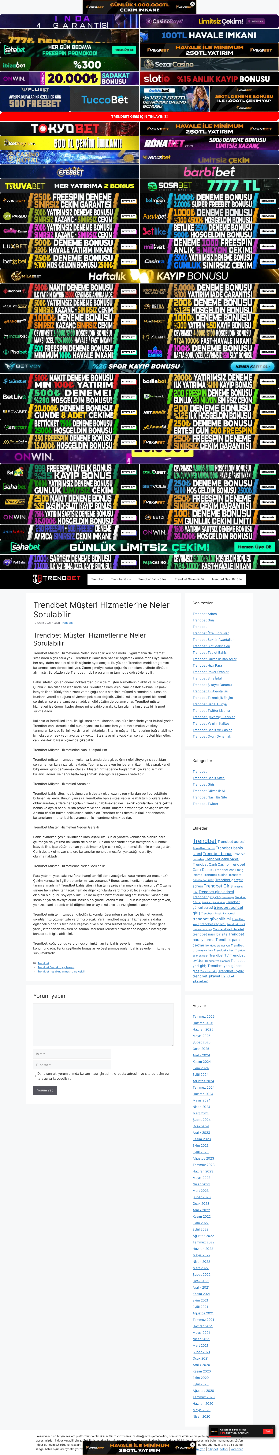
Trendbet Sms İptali (207, 678)
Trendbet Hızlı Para (207, 665)
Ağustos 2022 (203, 1236)
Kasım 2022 (202, 1216)
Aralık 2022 (201, 1210)
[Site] (69, 200)
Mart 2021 (200, 1345)
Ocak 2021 (201, 1358)
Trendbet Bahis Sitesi (152, 579)
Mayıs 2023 (201, 1178)
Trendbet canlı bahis (222, 859)
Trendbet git (227, 897)
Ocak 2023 (201, 1203)
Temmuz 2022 (203, 1242)
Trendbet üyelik (231, 971)
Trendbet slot (208, 971)
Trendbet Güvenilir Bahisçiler (214, 659)
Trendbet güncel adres (213, 902)
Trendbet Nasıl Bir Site (227, 579)
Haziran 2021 (203, 1326)
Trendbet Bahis (204, 848)
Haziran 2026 (203, 1023)
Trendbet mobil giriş (202, 929)
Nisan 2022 (201, 1262)
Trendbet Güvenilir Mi (189, 579)
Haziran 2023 (203, 1171)
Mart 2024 (201, 1113)
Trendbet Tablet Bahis (210, 652)
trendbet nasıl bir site (210, 934)
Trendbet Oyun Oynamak (212, 736)
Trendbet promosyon (217, 945)
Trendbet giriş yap (207, 897)
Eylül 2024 (201, 1074)
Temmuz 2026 (204, 1016)
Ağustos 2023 (203, 1158)
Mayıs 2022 (201, 1255)
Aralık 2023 (201, 1133)
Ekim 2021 (200, 1300)
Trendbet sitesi (224, 950)
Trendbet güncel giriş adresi (218, 913)
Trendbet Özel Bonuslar (211, 633)
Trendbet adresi (231, 841)
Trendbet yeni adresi (217, 960)
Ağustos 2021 (203, 1313)
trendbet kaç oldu (213, 924)
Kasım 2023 (202, 1139)
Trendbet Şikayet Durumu (212, 685)
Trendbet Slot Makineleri (211, 646)
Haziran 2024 (203, 1094)
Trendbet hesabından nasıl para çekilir (61, 971)
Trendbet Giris (218, 886)
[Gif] (139, 276)
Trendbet (97, 579)
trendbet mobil (236, 924)
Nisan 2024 (201, 1107)
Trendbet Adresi (205, 614)
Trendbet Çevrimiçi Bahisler (214, 717)
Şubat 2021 (201, 1352)
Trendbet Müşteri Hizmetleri (228, 929)
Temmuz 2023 (204, 1165)
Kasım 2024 (202, 1062)
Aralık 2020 (201, 1365)
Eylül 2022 (200, 1229)
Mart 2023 (201, 1191)
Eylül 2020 (201, 1384)
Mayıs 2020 (201, 1410)
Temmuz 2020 (204, 1397)
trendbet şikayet (206, 976)
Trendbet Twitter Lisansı (211, 711)
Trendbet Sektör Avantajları (213, 640)
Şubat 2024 (202, 1120)
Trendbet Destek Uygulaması (56, 967)
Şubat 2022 (201, 1274)
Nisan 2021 (201, 1339)
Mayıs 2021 (201, 1333)
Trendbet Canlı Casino (211, 864)
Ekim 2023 (201, 1145)
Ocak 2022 (201, 1281)
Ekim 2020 (201, 1378)
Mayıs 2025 (201, 1036)
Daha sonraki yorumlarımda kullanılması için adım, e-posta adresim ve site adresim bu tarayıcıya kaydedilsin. (103, 1076)
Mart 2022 (201, 1268)
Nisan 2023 (201, 1184)
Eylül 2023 (201, 1152)
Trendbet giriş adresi (216, 892)
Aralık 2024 (201, 1055)
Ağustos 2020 (203, 1391)
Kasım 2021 (201, 1294)
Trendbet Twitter (205, 804)
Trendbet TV (219, 955)
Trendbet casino (215, 875)
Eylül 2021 (200, 1307)
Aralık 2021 (201, 1287)
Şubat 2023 (202, 1197)
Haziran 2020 (203, 1403)
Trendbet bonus (217, 853)
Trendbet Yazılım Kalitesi (211, 723)
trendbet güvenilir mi (212, 918)
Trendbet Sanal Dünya (210, 704)
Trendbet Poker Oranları (211, 672)
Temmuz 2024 (204, 1087)
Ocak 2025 (201, 1049)
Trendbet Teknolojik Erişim (213, 698)
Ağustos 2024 (203, 1081)
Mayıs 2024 (201, 1100)
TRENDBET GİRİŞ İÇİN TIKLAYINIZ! (139, 117)
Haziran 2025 (203, 1029)
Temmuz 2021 (203, 1320)
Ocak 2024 (201, 1126)
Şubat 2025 (201, 1042)
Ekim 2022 (201, 1223)
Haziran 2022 (203, 1249)
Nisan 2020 (201, 1416)
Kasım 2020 (202, 1371)
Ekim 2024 (201, 1068)
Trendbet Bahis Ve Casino (212, 730)
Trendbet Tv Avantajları (210, 691)
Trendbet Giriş (121, 579)
